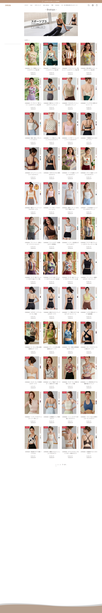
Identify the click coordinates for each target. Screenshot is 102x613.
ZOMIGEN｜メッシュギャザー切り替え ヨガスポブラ (70, 417)
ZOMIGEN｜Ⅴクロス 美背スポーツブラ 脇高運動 (89, 313)
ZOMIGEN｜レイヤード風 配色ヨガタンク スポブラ (70, 243)
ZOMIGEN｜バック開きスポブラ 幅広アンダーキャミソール (70, 313)
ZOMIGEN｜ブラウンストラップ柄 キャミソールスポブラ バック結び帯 (70, 69)
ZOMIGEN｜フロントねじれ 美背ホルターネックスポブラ (89, 417)
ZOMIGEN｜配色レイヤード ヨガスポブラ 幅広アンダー (70, 208)
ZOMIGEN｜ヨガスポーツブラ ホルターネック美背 (33, 313)
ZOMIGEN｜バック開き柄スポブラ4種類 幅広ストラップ (88, 382)
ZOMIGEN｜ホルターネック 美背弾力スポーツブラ (33, 382)
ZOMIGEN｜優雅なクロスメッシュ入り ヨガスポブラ (52, 452)
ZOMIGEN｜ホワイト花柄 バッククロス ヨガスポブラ (89, 173)
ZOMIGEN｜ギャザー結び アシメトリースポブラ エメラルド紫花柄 (52, 278)
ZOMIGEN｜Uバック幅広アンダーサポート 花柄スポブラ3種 (51, 382)
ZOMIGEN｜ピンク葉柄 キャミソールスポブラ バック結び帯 (33, 69)
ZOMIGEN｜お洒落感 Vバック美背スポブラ (52, 417)
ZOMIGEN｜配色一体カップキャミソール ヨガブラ (33, 138)
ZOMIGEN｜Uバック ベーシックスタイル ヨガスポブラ (33, 173)
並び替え (26, 40)
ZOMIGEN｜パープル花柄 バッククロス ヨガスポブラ (70, 173)
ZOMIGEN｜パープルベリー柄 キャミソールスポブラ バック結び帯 (33, 104)
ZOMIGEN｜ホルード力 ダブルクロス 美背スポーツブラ (89, 348)
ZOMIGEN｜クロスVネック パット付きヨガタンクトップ (70, 104)
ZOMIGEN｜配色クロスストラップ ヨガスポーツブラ (52, 313)
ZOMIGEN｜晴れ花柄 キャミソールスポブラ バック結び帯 (89, 69)
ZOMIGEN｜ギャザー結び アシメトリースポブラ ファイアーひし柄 (70, 278)
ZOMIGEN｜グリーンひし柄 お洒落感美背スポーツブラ (52, 348)
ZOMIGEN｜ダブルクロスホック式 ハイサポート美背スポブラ (70, 452)
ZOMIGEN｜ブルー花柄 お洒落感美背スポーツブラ (70, 348)
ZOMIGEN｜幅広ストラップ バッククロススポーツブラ (33, 208)
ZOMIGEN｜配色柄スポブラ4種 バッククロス (33, 452)
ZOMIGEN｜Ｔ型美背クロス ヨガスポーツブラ (89, 138)
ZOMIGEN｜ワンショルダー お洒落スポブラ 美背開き (52, 243)
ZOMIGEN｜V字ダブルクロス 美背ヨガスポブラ (52, 173)
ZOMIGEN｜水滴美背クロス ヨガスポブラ (89, 452)
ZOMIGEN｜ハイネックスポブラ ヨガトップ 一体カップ (33, 417)
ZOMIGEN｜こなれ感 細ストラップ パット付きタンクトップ (89, 208)
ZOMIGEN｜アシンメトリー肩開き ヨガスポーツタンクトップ (89, 278)
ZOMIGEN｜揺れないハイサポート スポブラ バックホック (52, 104)
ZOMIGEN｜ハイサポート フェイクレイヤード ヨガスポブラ (70, 138)
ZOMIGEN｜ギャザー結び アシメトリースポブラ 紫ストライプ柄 (33, 278)
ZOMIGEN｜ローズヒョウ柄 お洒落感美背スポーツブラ (33, 348)
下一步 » (64, 464)
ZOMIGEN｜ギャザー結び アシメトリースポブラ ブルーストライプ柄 (89, 243)
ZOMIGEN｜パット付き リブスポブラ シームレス (52, 208)
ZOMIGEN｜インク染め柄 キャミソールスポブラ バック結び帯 (52, 69)
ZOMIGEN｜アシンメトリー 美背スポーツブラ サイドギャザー (33, 243)
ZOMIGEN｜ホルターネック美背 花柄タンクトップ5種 (70, 382)
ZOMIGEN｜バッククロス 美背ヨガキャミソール (89, 104)
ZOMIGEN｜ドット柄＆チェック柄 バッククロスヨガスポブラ (52, 138)
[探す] (88, 5)
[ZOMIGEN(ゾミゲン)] (7, 5)
